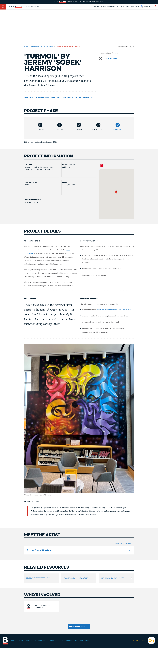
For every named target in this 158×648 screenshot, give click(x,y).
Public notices (123, 6)
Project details (56, 97)
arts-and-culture (47, 46)
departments (34, 46)
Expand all (119, 543)
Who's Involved (88, 97)
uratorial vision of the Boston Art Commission (113, 310)
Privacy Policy (17, 640)
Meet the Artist (68, 97)
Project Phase (28, 97)
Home (26, 46)
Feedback (135, 6)
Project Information (42, 97)
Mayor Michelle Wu (32, 6)
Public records (56, 640)
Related (78, 97)
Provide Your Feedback (79, 626)
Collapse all (129, 543)
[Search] (154, 6)
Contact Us (84, 640)
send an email (111, 58)
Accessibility (71, 640)
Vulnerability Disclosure (36, 640)
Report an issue (139, 640)
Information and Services (104, 6)
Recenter (101, 165)
